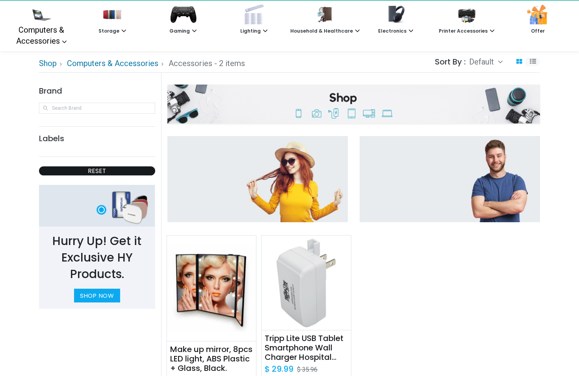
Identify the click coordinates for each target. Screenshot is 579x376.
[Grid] (519, 61)
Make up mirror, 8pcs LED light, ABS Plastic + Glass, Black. (211, 359)
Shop (48, 63)
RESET (97, 171)
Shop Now (97, 295)
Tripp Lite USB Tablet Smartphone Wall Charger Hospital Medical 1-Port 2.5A (304, 348)
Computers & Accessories (40, 35)
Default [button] (482, 61)
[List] (533, 61)
